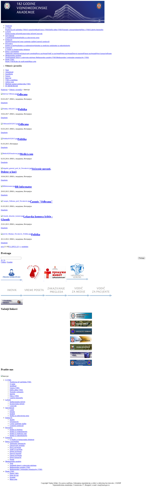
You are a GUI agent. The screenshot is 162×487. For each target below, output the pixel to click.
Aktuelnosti (9, 72)
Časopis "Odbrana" (41, 201)
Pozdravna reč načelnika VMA (16, 30)
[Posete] (34, 298)
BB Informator (23, 186)
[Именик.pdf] (12, 298)
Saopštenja (9, 74)
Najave (7, 76)
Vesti (7, 57)
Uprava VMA (44, 30)
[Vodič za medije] (79, 298)
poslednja (25, 247)
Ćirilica (3, 262)
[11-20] (11, 247)
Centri (7, 38)
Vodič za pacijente (53, 53)
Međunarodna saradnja (13, 55)
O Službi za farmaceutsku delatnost (17, 49)
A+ (2, 260)
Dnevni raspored (78, 53)
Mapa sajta (32, 61)
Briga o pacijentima (12, 51)
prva (2, 247)
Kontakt (26, 61)
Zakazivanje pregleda (28, 53)
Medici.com (26, 154)
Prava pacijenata (41, 53)
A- (4, 260)
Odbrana (22, 94)
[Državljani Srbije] (56, 298)
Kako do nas (18, 61)
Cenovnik (39, 34)
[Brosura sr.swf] (81, 357)
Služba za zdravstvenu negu (29, 38)
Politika (22, 109)
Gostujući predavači (42, 42)
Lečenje (8, 32)
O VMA (8, 28)
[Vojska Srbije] (81, 326)
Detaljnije (4, 103)
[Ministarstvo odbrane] (81, 318)
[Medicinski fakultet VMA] (81, 365)
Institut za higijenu (11, 46)
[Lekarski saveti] (12, 304)
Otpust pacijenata (90, 53)
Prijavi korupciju (101, 53)
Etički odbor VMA (55, 30)
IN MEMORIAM (11, 86)
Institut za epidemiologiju (27, 46)
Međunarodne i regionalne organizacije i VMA (72, 57)
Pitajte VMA (9, 59)
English (9, 262)
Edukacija (8, 40)
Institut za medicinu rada (44, 46)
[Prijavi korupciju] (12, 280)
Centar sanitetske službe (27, 42)
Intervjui (8, 78)
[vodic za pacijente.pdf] (101, 298)
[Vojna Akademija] (81, 349)
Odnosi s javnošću (15, 90)
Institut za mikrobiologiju (61, 46)
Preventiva (9, 44)
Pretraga (141, 258)
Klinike (12, 38)
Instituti (17, 38)
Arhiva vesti (9, 82)
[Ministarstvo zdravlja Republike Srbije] (81, 342)
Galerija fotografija (96, 30)
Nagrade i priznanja (69, 30)
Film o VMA (85, 30)
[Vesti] (33, 280)
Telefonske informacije (13, 53)
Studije (7, 42)
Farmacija (8, 47)
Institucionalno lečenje (13, 34)
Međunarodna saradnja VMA (46, 57)
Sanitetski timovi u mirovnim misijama (22, 57)
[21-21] (16, 247)
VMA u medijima (11, 80)
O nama (29, 30)
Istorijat (78, 30)
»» (20, 247)
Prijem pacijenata (66, 53)
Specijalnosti (9, 36)
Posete (109, 53)
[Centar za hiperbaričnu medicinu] (77, 280)
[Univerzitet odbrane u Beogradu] (81, 334)
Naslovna (8, 26)
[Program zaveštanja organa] (55, 280)
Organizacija (14, 42)
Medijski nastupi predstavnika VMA (18, 84)
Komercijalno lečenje (28, 34)
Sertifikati (35, 30)
